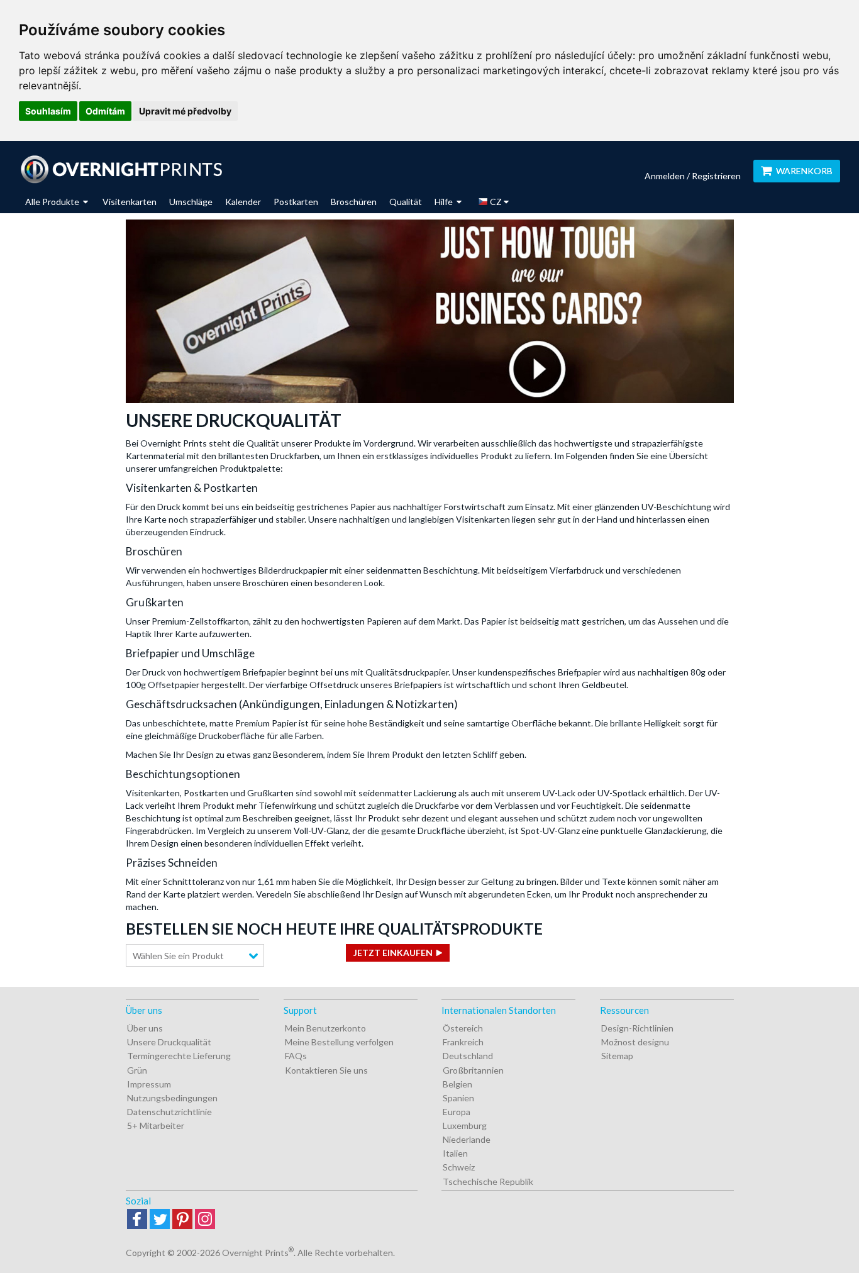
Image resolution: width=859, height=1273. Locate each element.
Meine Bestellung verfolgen (339, 1042)
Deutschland (468, 1055)
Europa (456, 1111)
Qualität (405, 201)
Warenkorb (804, 170)
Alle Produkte (53, 201)
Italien (455, 1153)
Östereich (463, 1028)
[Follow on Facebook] (137, 1220)
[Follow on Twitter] (159, 1220)
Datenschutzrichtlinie (169, 1111)
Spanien (458, 1097)
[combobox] (195, 955)
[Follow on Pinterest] (182, 1220)
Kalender (243, 201)
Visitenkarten (130, 201)
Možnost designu (635, 1042)
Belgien (457, 1084)
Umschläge (191, 201)
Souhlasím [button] (48, 111)
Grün (137, 1070)
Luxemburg (465, 1125)
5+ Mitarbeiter (155, 1125)
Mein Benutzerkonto (325, 1028)
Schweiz (459, 1167)
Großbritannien (473, 1070)
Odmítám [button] (105, 111)
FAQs (296, 1055)
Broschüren (354, 201)
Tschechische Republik (488, 1181)
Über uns (145, 1028)
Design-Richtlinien (637, 1028)
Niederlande (466, 1139)
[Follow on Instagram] (205, 1220)
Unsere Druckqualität (169, 1042)
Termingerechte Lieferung (179, 1055)
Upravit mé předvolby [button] (185, 111)
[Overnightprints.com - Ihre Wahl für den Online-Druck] (121, 169)
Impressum (149, 1084)
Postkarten (296, 201)
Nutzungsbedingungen (172, 1097)
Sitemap (617, 1055)
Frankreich (463, 1042)
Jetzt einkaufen (393, 952)
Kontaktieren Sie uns (326, 1070)
